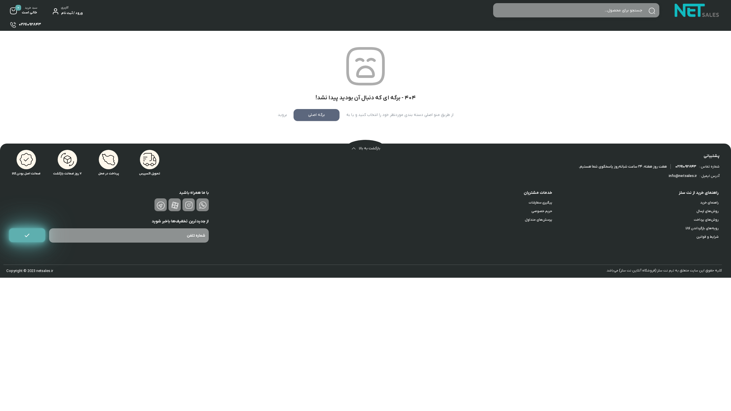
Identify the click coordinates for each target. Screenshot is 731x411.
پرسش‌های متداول (538, 219)
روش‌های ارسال (707, 211)
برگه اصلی (316, 115)
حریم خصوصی (541, 211)
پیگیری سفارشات (540, 202)
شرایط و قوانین (707, 237)
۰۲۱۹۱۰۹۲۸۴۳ (685, 166)
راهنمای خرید (709, 202)
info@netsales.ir (683, 176)
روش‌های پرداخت (706, 219)
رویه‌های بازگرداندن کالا (702, 228)
